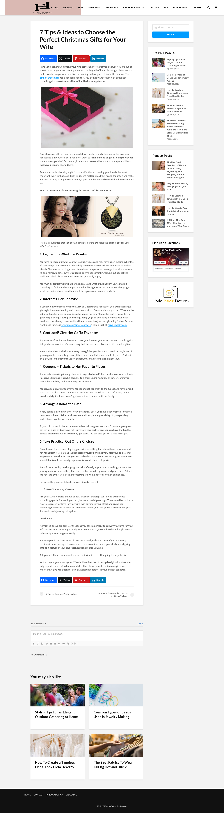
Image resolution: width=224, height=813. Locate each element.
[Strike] (46, 643)
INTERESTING (180, 7)
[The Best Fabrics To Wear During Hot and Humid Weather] (116, 745)
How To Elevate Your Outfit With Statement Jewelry (177, 211)
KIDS (80, 7)
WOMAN (68, 7)
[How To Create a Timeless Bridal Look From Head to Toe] (57, 745)
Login (140, 623)
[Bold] (34, 643)
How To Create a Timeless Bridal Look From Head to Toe (177, 93)
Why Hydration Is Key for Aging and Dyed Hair (177, 186)
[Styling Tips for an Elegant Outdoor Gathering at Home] (57, 694)
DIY (166, 7)
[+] (76, 643)
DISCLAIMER (72, 794)
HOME (54, 7)
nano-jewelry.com (117, 324)
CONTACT (38, 794)
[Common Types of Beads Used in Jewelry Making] (116, 694)
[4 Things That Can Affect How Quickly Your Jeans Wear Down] (158, 222)
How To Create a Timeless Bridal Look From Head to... (55, 764)
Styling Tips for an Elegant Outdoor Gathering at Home (56, 714)
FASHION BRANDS (133, 7)
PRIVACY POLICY (54, 794)
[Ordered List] (51, 643)
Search (170, 34)
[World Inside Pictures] (170, 294)
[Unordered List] (55, 643)
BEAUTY (198, 7)
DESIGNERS (111, 7)
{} (72, 643)
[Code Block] (63, 643)
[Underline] (42, 643)
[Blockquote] (59, 643)
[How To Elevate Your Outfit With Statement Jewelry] (158, 210)
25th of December (49, 77)
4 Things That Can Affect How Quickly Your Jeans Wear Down (178, 223)
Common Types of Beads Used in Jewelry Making (112, 714)
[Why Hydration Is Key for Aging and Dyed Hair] (158, 186)
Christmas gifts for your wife (76, 324)
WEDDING (94, 7)
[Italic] (38, 643)
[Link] (68, 643)
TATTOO (154, 7)
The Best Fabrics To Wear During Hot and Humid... (113, 764)
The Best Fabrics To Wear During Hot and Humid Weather (177, 108)
